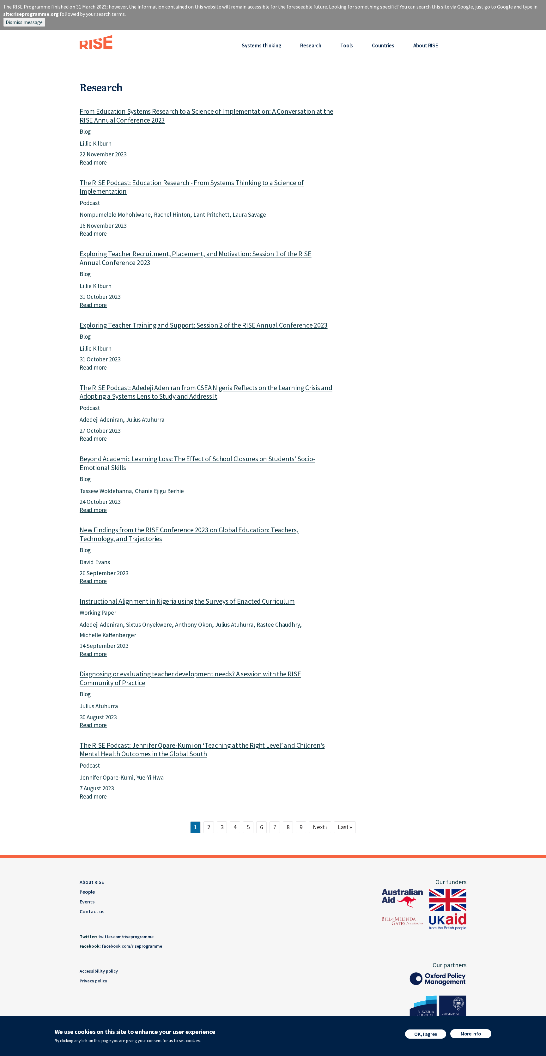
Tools (346, 45)
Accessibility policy (99, 971)
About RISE (425, 45)
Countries (383, 45)
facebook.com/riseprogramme (132, 946)
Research (310, 45)
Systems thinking (261, 45)
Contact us (92, 911)
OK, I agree (425, 1034)
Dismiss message (24, 22)
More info (471, 1033)
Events (87, 901)
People (87, 892)
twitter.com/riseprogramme (126, 936)
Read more (93, 162)
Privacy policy (93, 981)
